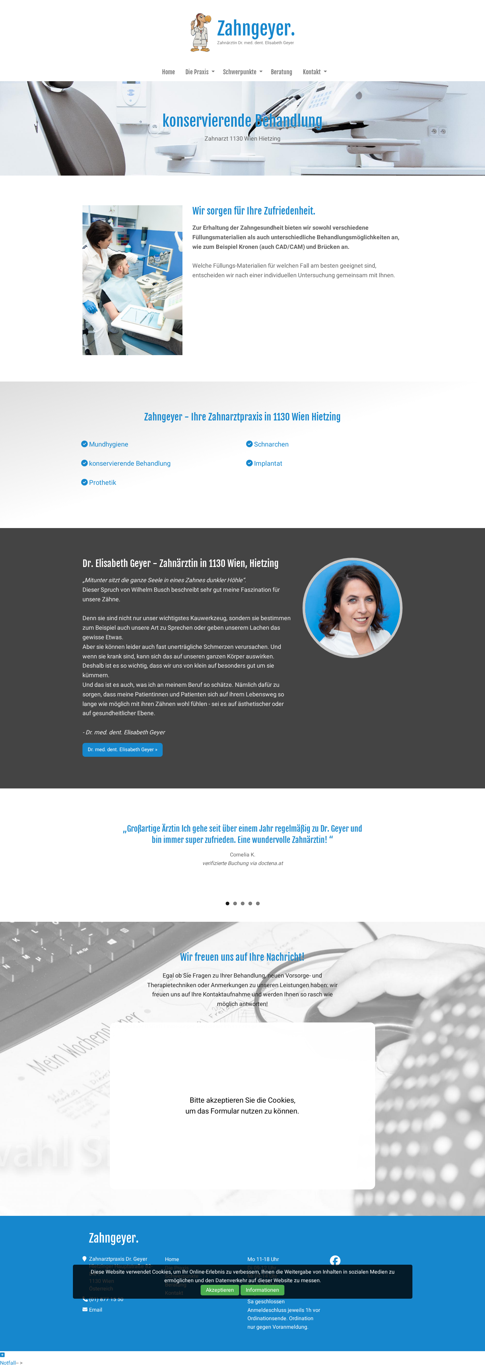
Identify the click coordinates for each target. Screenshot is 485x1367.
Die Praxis (197, 72)
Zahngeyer (242, 32)
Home (168, 72)
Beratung (281, 72)
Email (95, 1310)
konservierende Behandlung (130, 463)
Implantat (268, 463)
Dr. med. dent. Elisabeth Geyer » (122, 749)
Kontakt (312, 72)
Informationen (262, 1290)
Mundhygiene (108, 444)
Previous (72, 853)
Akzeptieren (220, 1290)
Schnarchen (271, 444)
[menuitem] (168, 72)
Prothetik (102, 482)
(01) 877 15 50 (106, 1299)
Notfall (8, 1363)
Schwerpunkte (239, 72)
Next (412, 853)
